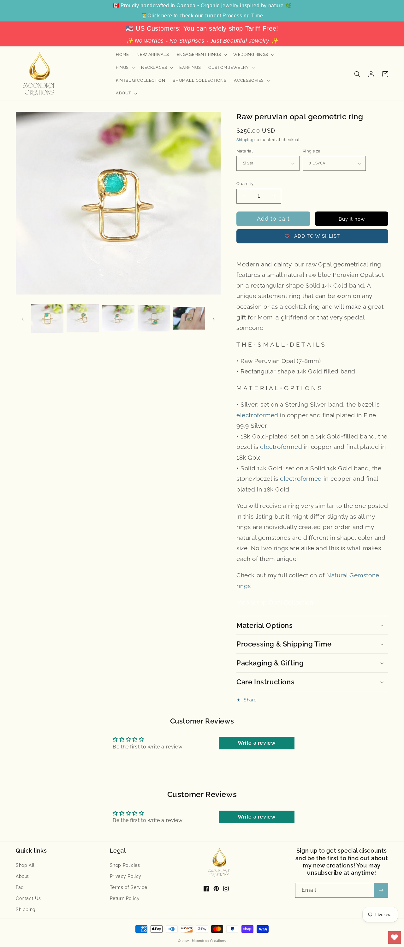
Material (244, 151)
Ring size (312, 151)
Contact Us (28, 898)
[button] (201, 54)
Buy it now (352, 219)
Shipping (244, 140)
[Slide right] (214, 318)
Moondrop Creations (209, 941)
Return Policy (125, 898)
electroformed (257, 415)
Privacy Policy (125, 876)
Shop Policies (125, 865)
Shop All (25, 865)
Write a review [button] (256, 743)
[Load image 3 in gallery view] (118, 318)
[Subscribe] (381, 890)
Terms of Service (128, 887)
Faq (20, 887)
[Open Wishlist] (394, 937)
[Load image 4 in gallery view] (154, 318)
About (22, 876)
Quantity (244, 183)
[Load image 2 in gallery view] (83, 318)
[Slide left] (23, 318)
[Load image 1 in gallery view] (47, 318)
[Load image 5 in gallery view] (189, 318)
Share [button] (250, 699)
